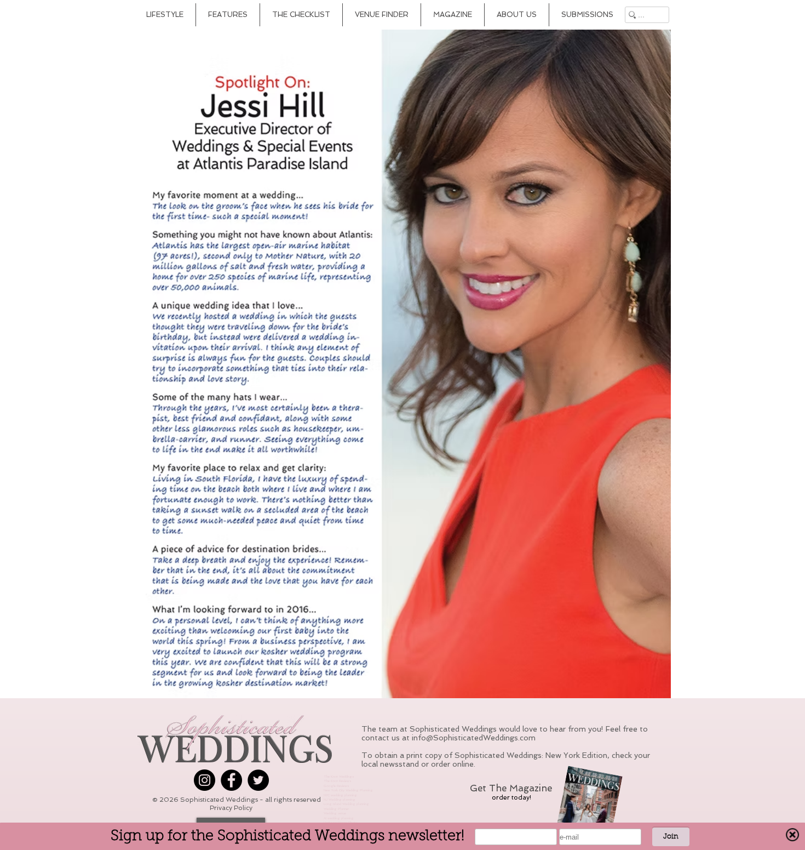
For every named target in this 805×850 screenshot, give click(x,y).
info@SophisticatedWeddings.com (474, 737)
